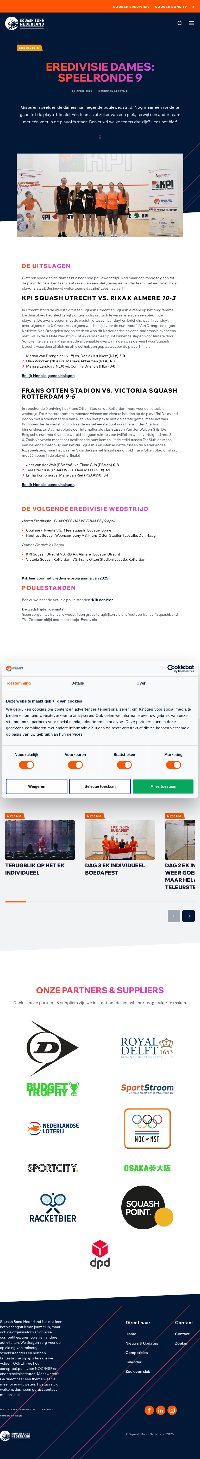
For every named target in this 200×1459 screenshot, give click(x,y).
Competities (137, 1352)
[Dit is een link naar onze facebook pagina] (149, 1410)
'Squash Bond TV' (171, 7)
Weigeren (36, 786)
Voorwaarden (11, 1415)
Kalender (134, 1362)
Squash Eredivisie (131, 6)
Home (131, 1334)
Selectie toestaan (100, 786)
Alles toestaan (163, 786)
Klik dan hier (102, 599)
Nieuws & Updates (142, 1343)
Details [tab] (77, 683)
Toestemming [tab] (18, 683)
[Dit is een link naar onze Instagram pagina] (172, 1410)
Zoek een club (138, 1371)
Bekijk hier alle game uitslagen (48, 375)
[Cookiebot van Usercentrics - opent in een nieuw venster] (171, 669)
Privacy (48, 1409)
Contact (182, 1334)
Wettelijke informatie (18, 1409)
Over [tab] (140, 683)
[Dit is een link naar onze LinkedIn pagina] (160, 1410)
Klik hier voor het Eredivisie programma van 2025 (65, 578)
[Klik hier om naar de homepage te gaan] (24, 23)
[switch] (75, 765)
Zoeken (181, 1343)
